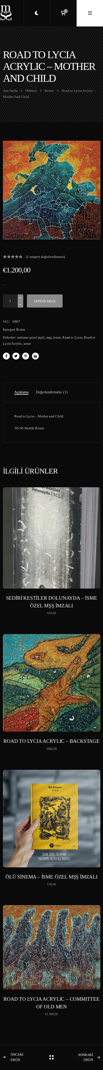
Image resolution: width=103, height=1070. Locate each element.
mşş (49, 337)
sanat (27, 343)
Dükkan (31, 91)
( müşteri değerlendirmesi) (45, 257)
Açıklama (21, 392)
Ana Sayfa (10, 91)
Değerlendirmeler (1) (52, 392)
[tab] (21, 392)
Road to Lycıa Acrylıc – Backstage (51, 741)
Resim (49, 91)
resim (57, 337)
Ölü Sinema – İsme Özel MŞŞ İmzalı (51, 877)
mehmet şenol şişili (31, 337)
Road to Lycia (72, 337)
